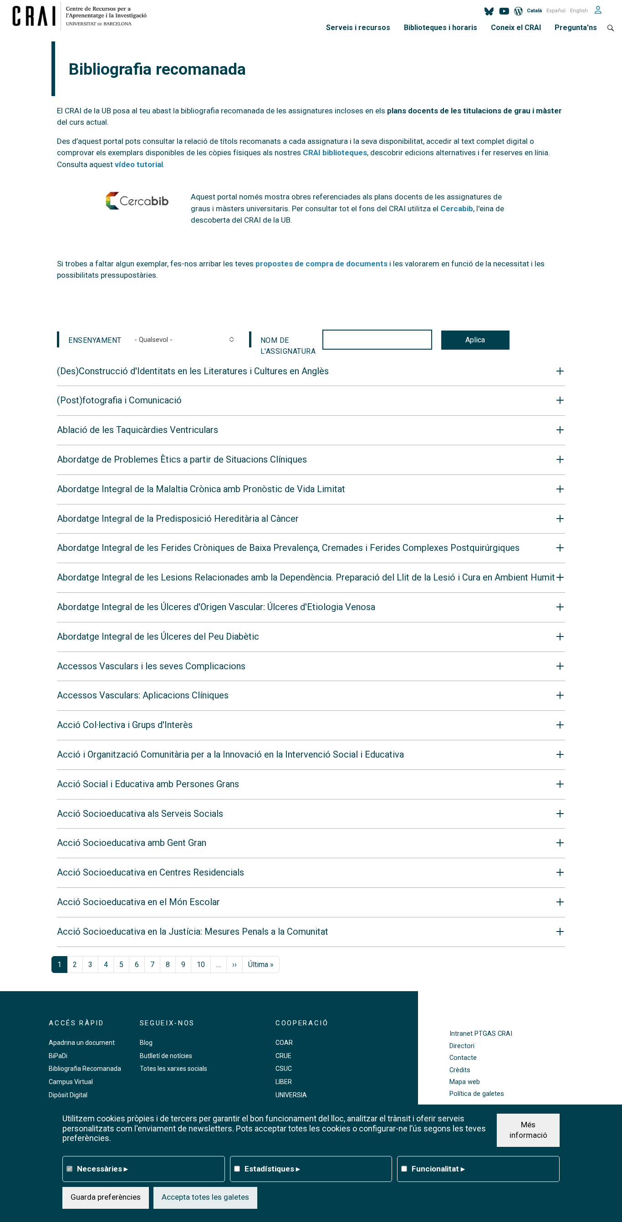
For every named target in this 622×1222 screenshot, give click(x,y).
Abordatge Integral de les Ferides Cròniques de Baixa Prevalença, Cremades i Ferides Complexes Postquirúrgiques (288, 548)
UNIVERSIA (291, 1095)
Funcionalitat (438, 1168)
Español (556, 11)
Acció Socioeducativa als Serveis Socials (140, 814)
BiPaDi (58, 1055)
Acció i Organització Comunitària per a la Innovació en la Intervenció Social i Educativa (230, 754)
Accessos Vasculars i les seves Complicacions (151, 666)
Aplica (475, 340)
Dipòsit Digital (68, 1095)
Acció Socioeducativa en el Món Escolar (138, 902)
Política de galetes (476, 1094)
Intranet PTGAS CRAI (480, 1034)
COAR (284, 1042)
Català (534, 11)
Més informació (528, 1130)
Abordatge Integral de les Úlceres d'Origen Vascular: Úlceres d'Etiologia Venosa (216, 607)
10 (201, 964)
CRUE (283, 1055)
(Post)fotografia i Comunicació (119, 400)
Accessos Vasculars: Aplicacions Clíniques (143, 695)
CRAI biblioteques (335, 152)
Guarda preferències (106, 1197)
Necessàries (102, 1168)
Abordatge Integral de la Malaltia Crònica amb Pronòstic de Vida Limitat (201, 489)
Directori (461, 1046)
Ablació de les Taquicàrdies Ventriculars (137, 430)
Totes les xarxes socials (173, 1068)
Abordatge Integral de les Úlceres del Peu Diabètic (158, 636)
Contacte (463, 1058)
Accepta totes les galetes (205, 1197)
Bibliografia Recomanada (85, 1068)
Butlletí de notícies (166, 1055)
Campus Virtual (71, 1081)
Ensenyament (95, 340)
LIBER (283, 1081)
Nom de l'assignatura (288, 341)
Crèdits (459, 1070)
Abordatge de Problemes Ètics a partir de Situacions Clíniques (182, 459)
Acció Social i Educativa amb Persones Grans (148, 784)
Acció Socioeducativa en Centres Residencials (150, 872)
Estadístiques (272, 1168)
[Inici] (83, 16)
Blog (146, 1042)
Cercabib (456, 208)
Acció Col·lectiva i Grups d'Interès (125, 725)
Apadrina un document (82, 1042)
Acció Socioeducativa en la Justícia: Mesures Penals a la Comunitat (192, 932)
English (579, 11)
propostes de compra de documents (321, 263)
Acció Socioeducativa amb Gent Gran (131, 843)
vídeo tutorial (139, 164)
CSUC (283, 1068)
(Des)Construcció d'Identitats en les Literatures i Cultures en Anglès (193, 371)
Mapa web (464, 1082)
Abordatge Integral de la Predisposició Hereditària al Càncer (178, 519)
